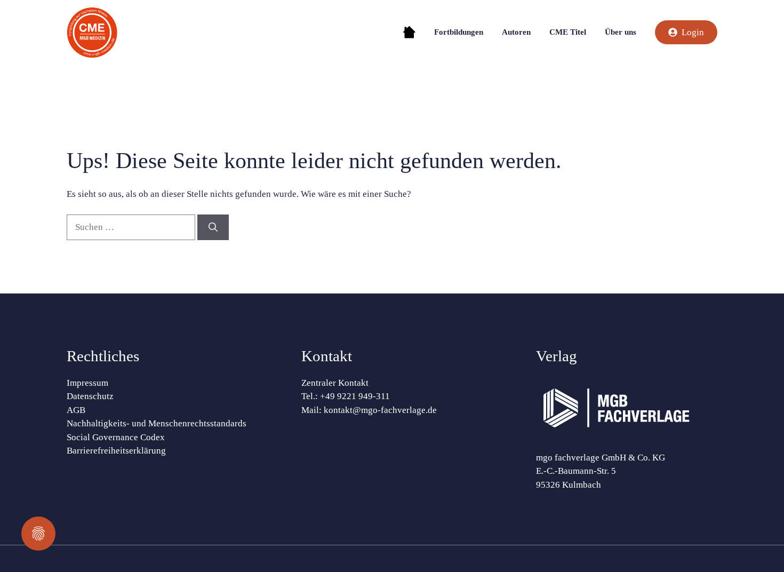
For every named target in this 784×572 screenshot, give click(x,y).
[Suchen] (213, 227)
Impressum (87, 383)
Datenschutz (90, 396)
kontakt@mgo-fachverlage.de (380, 410)
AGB (76, 410)
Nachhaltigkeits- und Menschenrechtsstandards (156, 423)
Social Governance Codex (116, 437)
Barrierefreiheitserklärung (116, 451)
